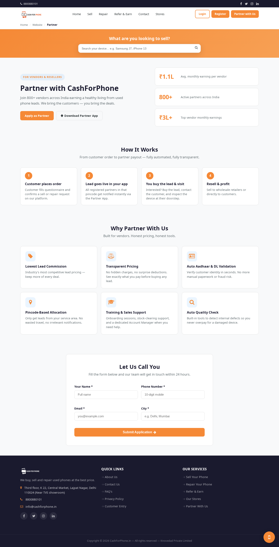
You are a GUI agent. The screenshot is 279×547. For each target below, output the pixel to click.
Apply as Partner (37, 116)
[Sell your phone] (269, 537)
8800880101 (30, 4)
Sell (89, 14)
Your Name (83, 386)
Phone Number (153, 386)
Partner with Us (245, 14)
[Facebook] (241, 3)
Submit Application (137, 432)
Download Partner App (81, 116)
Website (37, 25)
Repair (103, 14)
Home (77, 14)
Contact (143, 14)
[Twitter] (246, 3)
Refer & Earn (123, 14)
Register (220, 14)
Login (202, 14)
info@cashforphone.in (41, 507)
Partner (52, 25)
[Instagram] (252, 3)
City (145, 408)
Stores (160, 14)
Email (79, 408)
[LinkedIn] (257, 3)
